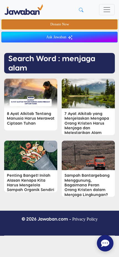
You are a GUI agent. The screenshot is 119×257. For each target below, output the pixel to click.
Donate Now (59, 24)
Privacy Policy (85, 219)
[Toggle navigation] (107, 9)
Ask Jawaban (57, 37)
